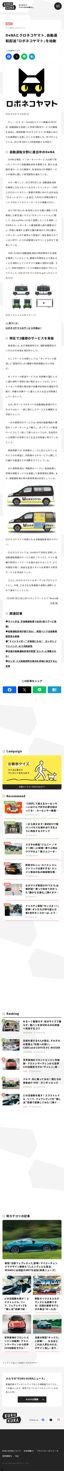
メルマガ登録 (32, 1399)
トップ (5, 1362)
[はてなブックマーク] (32, 56)
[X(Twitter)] (51, 1420)
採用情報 (6, 1456)
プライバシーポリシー (46, 1450)
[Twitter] (16, 56)
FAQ (17, 1456)
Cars (13, 1362)
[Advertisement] (32, 945)
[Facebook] (9, 56)
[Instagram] (58, 1420)
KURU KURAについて (11, 1450)
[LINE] (24, 56)
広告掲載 (28, 1450)
